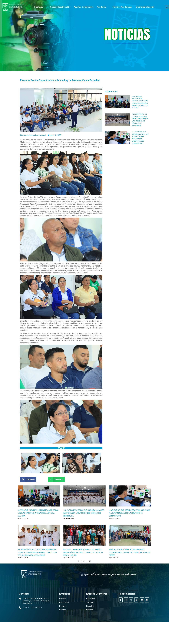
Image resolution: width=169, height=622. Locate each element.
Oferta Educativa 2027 (60, 7)
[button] (166, 7)
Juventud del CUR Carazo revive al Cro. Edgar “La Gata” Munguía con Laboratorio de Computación (129, 513)
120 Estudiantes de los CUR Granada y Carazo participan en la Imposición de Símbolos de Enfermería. (83, 513)
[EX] (131, 599)
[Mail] (147, 599)
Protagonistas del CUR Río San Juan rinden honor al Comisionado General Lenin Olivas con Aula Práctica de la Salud (37, 552)
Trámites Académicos (122, 7)
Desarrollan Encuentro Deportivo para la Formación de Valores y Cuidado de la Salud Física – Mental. (83, 552)
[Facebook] (121, 599)
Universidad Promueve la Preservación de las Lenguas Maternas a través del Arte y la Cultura (38, 513)
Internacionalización (145, 7)
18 (90, 561)
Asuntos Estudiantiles (84, 7)
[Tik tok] (136, 599)
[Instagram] (126, 599)
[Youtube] (142, 599)
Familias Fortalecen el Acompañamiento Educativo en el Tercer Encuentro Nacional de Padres (129, 552)
